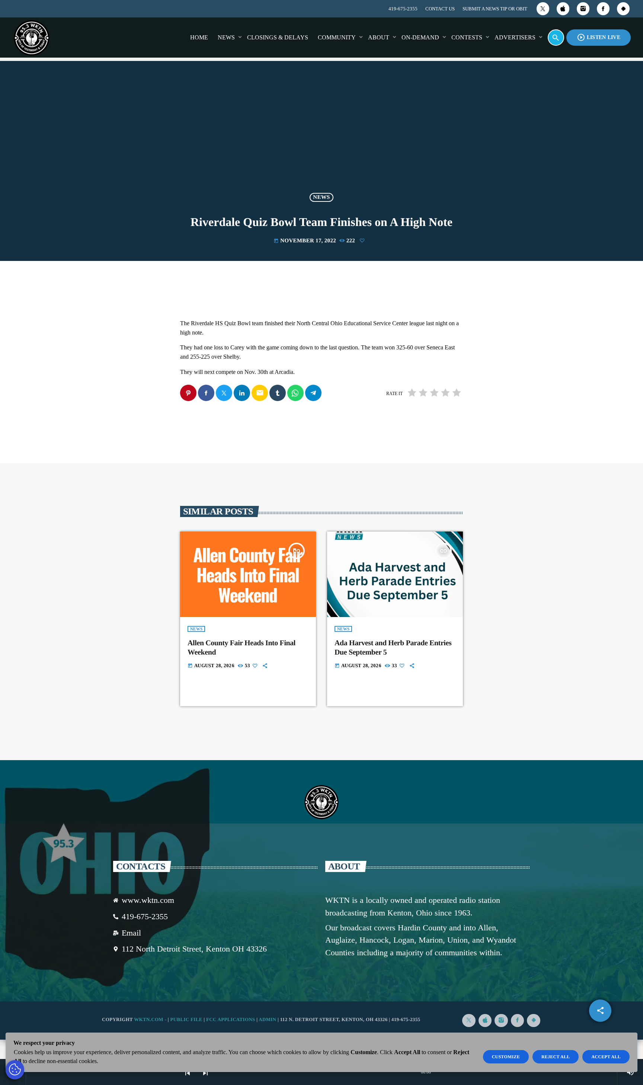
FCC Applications (230, 1019)
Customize (506, 1056)
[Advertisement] (321, 132)
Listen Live (598, 37)
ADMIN (267, 1019)
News (321, 197)
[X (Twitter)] (543, 8)
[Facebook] (603, 8)
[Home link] (31, 37)
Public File (186, 1019)
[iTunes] (563, 8)
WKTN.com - (151, 1019)
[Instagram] (583, 8)
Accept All (606, 1056)
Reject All (555, 1056)
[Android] (623, 8)
